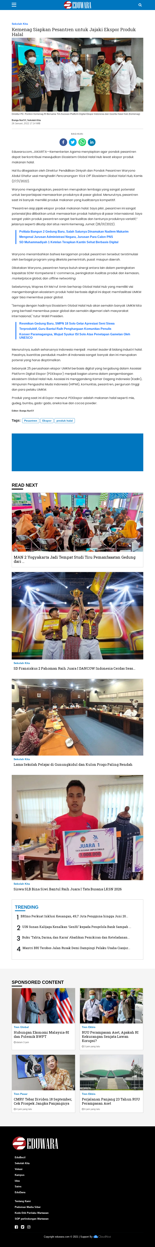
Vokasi (18, 1169)
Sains (18, 1186)
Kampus (19, 1175)
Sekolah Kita (20, 23)
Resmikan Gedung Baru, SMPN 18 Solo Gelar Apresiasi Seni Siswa (67, 323)
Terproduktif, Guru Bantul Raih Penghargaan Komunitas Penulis (65, 328)
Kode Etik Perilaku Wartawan (32, 1213)
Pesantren (30, 420)
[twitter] (73, 142)
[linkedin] (92, 142)
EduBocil (20, 1157)
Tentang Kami (23, 1201)
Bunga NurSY (19, 120)
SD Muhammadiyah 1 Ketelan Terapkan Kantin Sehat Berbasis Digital (68, 242)
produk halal (65, 420)
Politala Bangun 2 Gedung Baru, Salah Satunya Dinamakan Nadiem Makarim (74, 231)
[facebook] (63, 142)
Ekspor (46, 420)
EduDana (20, 1192)
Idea (17, 1180)
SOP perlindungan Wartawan (32, 1218)
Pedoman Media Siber (28, 1207)
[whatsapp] (82, 142)
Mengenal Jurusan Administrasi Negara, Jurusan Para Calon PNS (66, 236)
